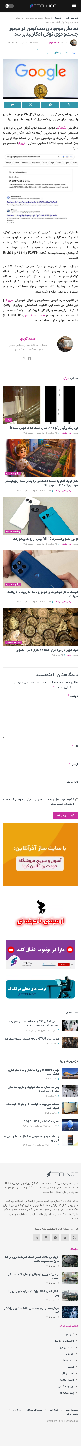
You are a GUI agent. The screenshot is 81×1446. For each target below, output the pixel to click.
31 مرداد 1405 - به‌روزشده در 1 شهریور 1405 (40, 433)
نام (75, 746)
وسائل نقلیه (67, 1380)
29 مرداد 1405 (51, 1096)
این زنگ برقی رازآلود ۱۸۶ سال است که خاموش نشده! (44, 428)
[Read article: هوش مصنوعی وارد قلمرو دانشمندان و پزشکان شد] (70, 1312)
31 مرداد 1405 (57, 655)
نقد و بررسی (67, 1347)
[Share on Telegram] (50, 105)
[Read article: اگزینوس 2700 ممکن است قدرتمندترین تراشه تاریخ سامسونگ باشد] (70, 1260)
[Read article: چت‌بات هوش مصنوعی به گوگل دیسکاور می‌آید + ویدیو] (70, 1140)
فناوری (70, 1334)
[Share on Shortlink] (69, 105)
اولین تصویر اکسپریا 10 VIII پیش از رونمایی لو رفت (45, 539)
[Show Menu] (74, 6)
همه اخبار (54, 1410)
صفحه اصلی (71, 1410)
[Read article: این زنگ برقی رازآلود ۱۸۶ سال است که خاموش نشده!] (40, 405)
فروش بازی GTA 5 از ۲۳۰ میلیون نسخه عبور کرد (31, 1039)
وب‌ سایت (72, 782)
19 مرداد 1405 (51, 1043)
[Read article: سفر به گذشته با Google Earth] (70, 1125)
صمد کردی (53, 42)
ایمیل (73, 764)
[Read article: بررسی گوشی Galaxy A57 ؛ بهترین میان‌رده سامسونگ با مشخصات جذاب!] (70, 1025)
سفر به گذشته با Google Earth (40, 1121)
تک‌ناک (61, 128)
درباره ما (17, 1410)
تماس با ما (72, 1413)
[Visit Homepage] (43, 5)
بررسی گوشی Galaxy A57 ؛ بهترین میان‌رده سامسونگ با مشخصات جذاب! (34, 1024)
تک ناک (74, 17)
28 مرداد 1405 (51, 1113)
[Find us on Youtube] (65, 1237)
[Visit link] (40, 854)
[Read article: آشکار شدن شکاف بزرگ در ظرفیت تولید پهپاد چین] (70, 1295)
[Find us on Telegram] (55, 1237)
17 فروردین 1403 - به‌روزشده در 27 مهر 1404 (39, 1126)
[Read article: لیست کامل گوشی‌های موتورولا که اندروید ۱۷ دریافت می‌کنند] (40, 569)
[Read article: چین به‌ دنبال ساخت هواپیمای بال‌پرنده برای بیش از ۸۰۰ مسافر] (70, 1090)
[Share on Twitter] (31, 105)
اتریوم (22, 143)
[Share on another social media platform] (12, 105)
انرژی (8, 420)
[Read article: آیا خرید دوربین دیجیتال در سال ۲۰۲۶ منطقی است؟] (70, 1278)
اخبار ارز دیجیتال (61, 17)
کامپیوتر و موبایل (64, 1341)
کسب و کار (68, 1373)
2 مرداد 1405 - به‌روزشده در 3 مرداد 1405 (40, 1030)
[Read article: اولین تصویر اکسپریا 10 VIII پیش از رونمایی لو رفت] (40, 516)
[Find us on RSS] (36, 1237)
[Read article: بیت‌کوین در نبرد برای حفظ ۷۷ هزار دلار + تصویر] (40, 627)
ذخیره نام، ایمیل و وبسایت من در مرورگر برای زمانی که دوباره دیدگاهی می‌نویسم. (38, 802)
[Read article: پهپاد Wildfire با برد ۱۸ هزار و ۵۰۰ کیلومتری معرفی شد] (70, 1073)
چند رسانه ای (66, 1393)
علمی (71, 1367)
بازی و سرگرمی (66, 1386)
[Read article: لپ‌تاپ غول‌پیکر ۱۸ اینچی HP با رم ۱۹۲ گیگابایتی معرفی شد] (70, 1108)
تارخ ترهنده (66, 433)
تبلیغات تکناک (34, 1410)
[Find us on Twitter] (74, 1237)
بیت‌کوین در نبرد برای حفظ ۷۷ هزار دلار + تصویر (47, 650)
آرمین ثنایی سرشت (63, 491)
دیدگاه (73, 696)
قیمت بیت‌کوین (35, 315)
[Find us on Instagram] (46, 1237)
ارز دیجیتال (67, 1360)
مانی (69, 655)
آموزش (70, 1354)
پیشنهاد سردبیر (13, 473)
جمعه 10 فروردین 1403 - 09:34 (23, 42)
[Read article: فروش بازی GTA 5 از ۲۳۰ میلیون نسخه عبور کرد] (70, 1042)
